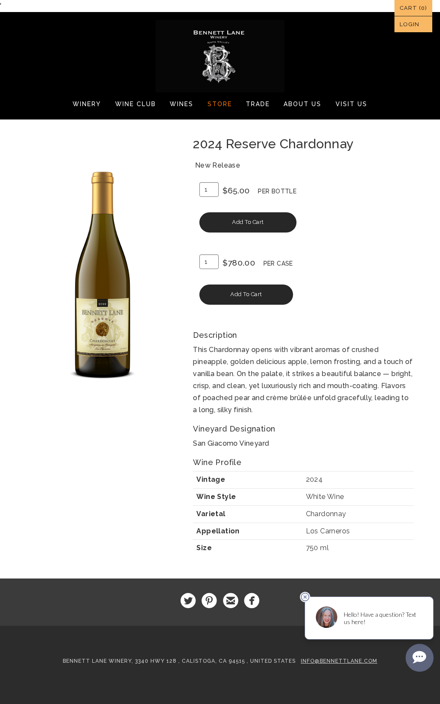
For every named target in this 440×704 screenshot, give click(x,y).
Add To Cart (248, 222)
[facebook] (252, 601)
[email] (230, 601)
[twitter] (188, 601)
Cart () (413, 8)
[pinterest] (209, 601)
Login (409, 24)
